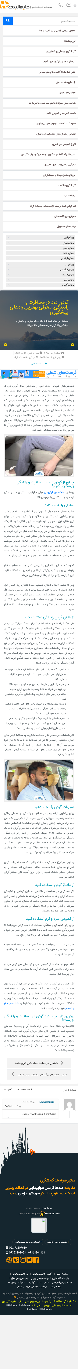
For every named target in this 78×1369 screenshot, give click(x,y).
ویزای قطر (69, 280)
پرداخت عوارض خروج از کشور (32, 1286)
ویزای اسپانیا (68, 275)
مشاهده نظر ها (23, 1090)
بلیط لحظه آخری (60, 1278)
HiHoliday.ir (11, 1305)
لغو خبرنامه (55, 1286)
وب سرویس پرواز (39, 1278)
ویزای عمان (68, 243)
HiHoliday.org (24, 1305)
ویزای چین (68, 248)
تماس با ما (44, 1282)
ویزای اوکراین (67, 258)
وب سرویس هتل (19, 1278)
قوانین (32, 1282)
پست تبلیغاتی (38, 364)
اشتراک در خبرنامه (16, 1282)
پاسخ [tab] (7, 1106)
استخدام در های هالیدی (57, 1242)
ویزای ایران (68, 237)
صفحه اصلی (62, 1274)
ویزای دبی (69, 264)
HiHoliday (47, 1208)
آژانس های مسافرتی (42, 1274)
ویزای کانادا (68, 253)
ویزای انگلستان (66, 269)
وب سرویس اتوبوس (62, 1282)
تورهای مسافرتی (20, 1274)
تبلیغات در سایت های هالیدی (27, 1242)
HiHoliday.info (45, 1309)
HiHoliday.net (32, 1309)
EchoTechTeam (52, 1213)
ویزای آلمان (68, 285)
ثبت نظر (6, 1090)
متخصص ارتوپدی (54, 492)
